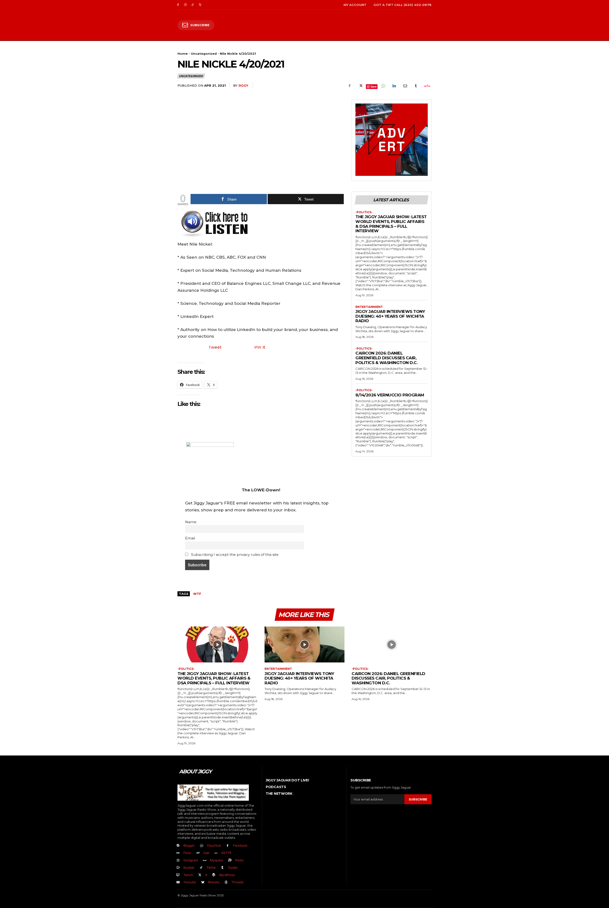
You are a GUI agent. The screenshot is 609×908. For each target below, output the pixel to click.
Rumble (188, 867)
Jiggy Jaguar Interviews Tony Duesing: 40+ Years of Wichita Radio (390, 316)
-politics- (364, 212)
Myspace (216, 860)
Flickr (187, 853)
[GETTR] (216, 853)
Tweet (214, 347)
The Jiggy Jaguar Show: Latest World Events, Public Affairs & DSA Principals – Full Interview (391, 223)
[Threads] (226, 882)
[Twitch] (178, 875)
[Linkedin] (394, 85)
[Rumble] (178, 867)
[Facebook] (178, 4)
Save (374, 86)
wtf (197, 594)
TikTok (211, 867)
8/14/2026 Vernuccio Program (389, 395)
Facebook (240, 845)
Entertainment (369, 307)
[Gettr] (427, 85)
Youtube (189, 882)
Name (190, 522)
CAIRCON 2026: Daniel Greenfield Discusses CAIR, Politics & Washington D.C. (386, 358)
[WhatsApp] (383, 85)
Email (190, 538)
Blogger (189, 845)
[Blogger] (178, 845)
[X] (199, 4)
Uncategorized (204, 53)
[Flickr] (178, 853)
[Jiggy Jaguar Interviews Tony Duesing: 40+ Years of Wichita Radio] (304, 644)
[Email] (405, 85)
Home (182, 53)
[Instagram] (185, 4)
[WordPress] (213, 875)
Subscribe (418, 799)
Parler (239, 860)
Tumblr (233, 867)
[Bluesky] (202, 882)
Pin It (259, 347)
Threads (237, 882)
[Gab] (198, 853)
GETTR (226, 853)
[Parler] (230, 860)
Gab (206, 853)
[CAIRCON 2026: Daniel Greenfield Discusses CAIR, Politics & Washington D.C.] (392, 644)
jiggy (243, 85)
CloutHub (214, 845)
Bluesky (214, 882)
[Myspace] (204, 860)
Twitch (188, 875)
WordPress (227, 875)
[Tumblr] (416, 85)
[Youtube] (178, 882)
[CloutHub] (201, 845)
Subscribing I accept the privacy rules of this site (234, 554)
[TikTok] (192, 4)
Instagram (190, 860)
